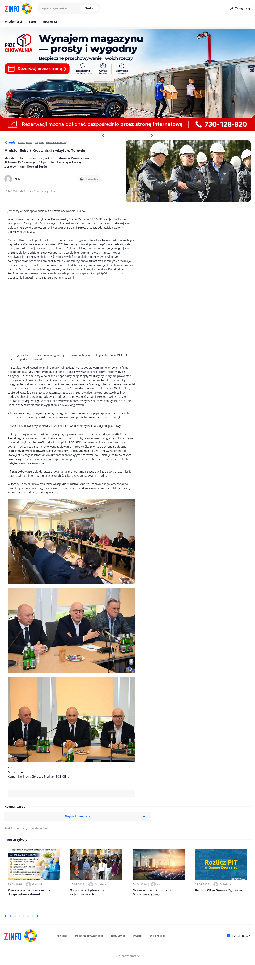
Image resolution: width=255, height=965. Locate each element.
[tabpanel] (127, 80)
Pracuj (137, 936)
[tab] (10, 916)
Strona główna (25, 142)
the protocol (158, 936)
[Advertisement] (71, 316)
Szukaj (89, 8)
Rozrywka (50, 22)
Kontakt (61, 936)
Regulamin (118, 936)
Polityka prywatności (89, 936)
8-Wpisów (39, 142)
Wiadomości (13, 22)
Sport (32, 22)
